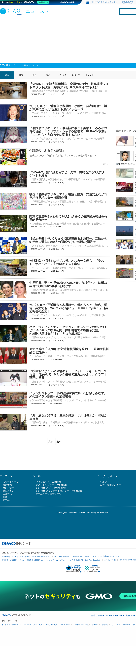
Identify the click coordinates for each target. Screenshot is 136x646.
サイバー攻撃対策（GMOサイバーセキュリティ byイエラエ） (43, 560)
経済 (48, 75)
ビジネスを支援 (51, 625)
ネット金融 (116, 625)
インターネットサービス (11, 625)
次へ (59, 441)
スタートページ (11, 481)
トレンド (90, 75)
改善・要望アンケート (111, 484)
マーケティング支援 (81, 625)
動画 (5, 496)
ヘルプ (103, 481)
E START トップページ (10, 65)
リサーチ (95, 625)
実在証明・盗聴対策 (9, 560)
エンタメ (62, 75)
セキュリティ (65, 625)
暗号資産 (126, 625)
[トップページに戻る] (12, 11)
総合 (26, 65)
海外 (34, 75)
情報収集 (105, 625)
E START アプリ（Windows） (51, 487)
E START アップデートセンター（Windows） (59, 490)
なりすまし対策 (110, 560)
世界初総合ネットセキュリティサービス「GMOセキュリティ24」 (26, 556)
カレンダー (8, 487)
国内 (21, 75)
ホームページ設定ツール (48, 493)
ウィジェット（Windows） (50, 481)
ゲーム (6, 499)
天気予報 (7, 484)
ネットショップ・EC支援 (32, 625)
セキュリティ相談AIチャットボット (106, 556)
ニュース (34, 65)
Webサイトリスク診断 (81, 556)
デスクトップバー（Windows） (52, 484)
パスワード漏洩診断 (61, 556)
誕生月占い (8, 490)
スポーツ (76, 75)
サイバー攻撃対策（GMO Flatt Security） (85, 560)
